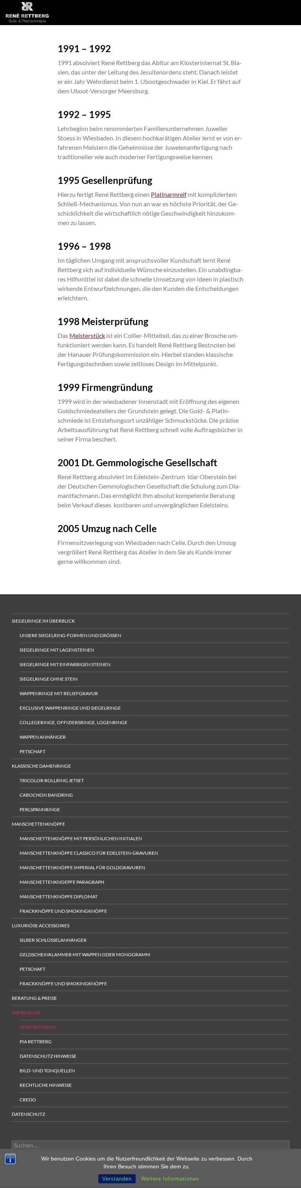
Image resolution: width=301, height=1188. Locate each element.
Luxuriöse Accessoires (40, 925)
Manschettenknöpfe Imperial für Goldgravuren (82, 867)
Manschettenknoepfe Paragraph (62, 882)
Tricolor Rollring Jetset (52, 780)
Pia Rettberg (36, 1041)
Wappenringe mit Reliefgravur (59, 693)
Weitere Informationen (170, 1179)
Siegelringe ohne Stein (49, 679)
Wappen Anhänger (43, 737)
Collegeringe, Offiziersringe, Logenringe (73, 722)
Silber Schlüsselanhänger (53, 940)
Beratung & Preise (34, 998)
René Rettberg (38, 1027)
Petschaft (32, 751)
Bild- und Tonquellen (47, 1071)
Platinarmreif (169, 194)
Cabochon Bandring (46, 795)
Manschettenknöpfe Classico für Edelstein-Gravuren (89, 853)
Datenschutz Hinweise (48, 1056)
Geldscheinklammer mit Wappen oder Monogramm (85, 954)
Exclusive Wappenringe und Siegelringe (70, 708)
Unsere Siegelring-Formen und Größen (70, 635)
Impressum (26, 1012)
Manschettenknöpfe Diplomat (59, 896)
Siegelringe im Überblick (43, 621)
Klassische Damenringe (41, 766)
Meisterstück (87, 335)
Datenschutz (28, 1114)
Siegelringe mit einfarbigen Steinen (65, 664)
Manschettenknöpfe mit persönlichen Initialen (81, 838)
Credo (28, 1100)
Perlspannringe (40, 809)
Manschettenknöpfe (38, 824)
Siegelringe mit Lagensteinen (57, 650)
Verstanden (117, 1179)
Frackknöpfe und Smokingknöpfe (63, 911)
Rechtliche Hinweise (46, 1085)
